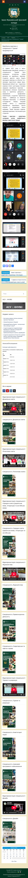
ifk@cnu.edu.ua (15, 29)
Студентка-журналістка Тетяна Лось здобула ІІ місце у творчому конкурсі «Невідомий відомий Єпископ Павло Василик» (14, 336)
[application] (14, 408)
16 (10, 854)
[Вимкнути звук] (21, 413)
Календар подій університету (9, 347)
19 (20, 854)
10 (13, 853)
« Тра (12, 861)
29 (7, 858)
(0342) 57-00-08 (14, 28)
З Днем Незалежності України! (10, 322)
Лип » (15, 861)
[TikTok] (18, 5)
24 (13, 856)
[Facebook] (10, 5)
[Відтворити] (4, 413)
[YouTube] (12, 5)
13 (23, 853)
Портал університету (12, 872)
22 (7, 856)
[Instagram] (15, 5)
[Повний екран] (23, 413)
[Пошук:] (13, 293)
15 (7, 854)
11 (16, 853)
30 (10, 858)
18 (16, 854)
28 (4, 858)
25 (16, 856)
